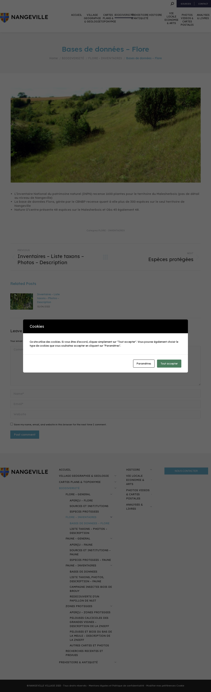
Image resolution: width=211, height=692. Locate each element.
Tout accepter (169, 363)
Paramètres (144, 363)
